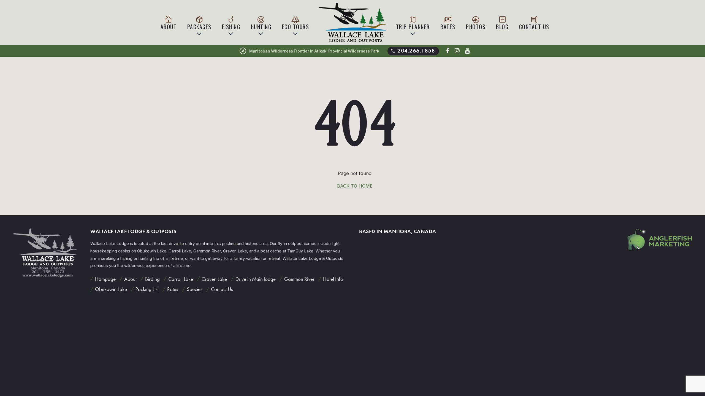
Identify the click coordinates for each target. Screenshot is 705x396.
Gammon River (299, 279)
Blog (502, 22)
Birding (152, 279)
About (169, 22)
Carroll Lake (180, 279)
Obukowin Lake (111, 289)
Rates (447, 22)
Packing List (147, 289)
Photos (476, 22)
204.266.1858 (412, 50)
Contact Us (534, 22)
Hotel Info (333, 279)
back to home (355, 186)
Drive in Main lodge (255, 279)
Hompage (105, 279)
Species (194, 289)
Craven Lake (214, 279)
